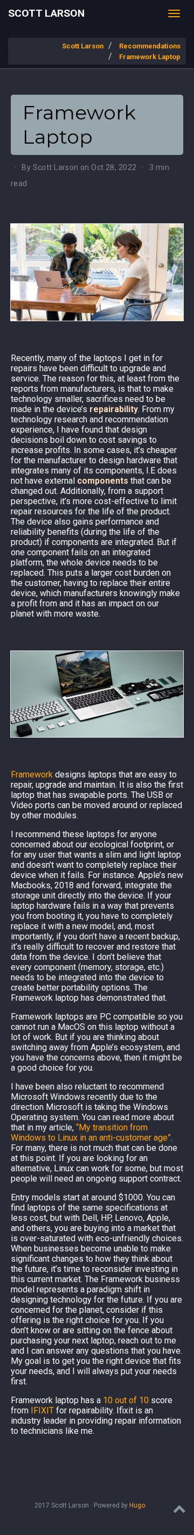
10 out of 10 (126, 1400)
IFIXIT (42, 1410)
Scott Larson (46, 13)
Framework (32, 774)
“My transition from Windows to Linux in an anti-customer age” (91, 1132)
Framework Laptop (150, 57)
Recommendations (150, 46)
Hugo (137, 1505)
